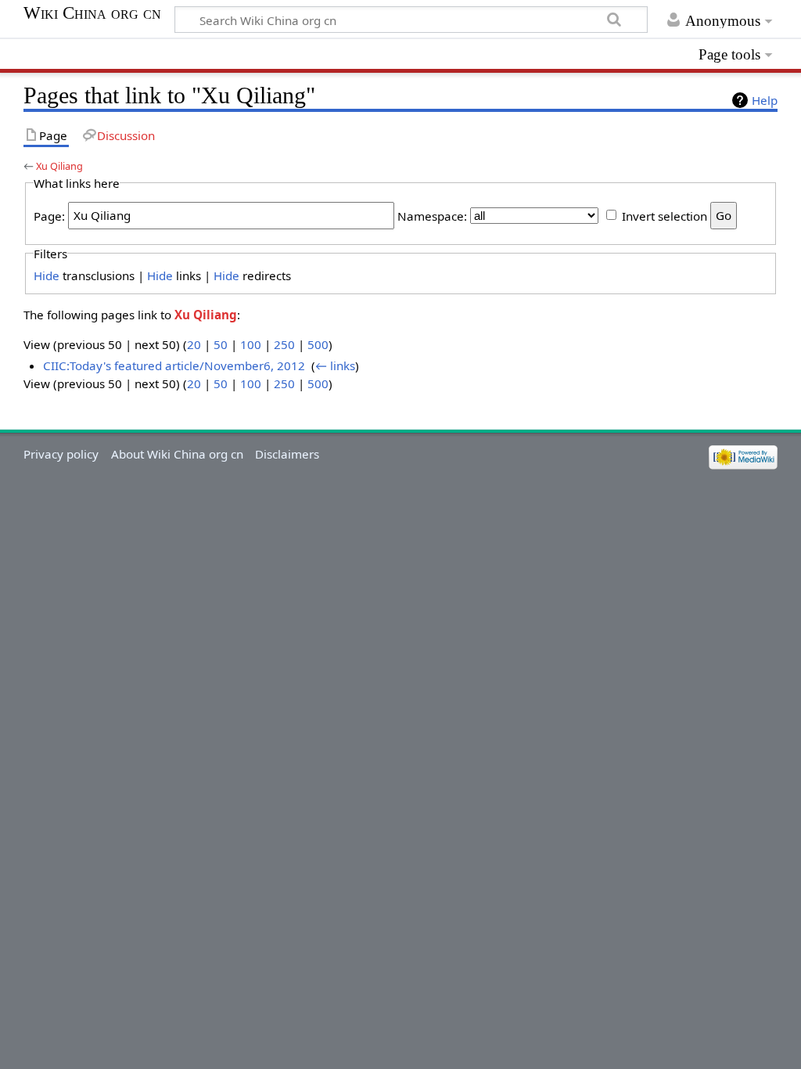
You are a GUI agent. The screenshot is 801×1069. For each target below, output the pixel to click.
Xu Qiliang (59, 166)
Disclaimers (287, 454)
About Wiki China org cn (177, 454)
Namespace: (432, 215)
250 (284, 344)
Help (765, 100)
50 (221, 344)
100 (250, 344)
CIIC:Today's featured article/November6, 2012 (174, 365)
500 (318, 344)
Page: (49, 215)
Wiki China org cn (92, 13)
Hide (46, 275)
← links (335, 365)
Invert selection (664, 215)
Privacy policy (61, 454)
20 (194, 344)
